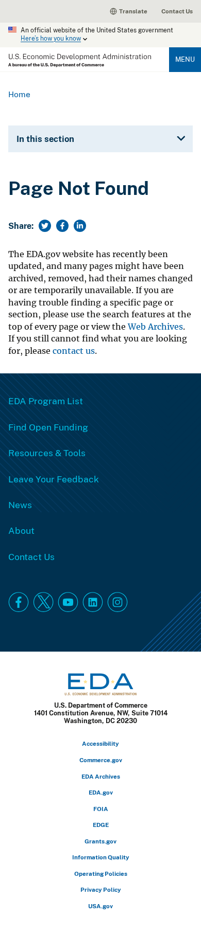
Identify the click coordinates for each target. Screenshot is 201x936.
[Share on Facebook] (62, 226)
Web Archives (155, 327)
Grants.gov (100, 841)
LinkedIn (92, 602)
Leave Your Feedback (53, 478)
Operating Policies (100, 873)
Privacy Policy (100, 889)
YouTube (68, 602)
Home (19, 94)
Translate (133, 11)
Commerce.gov (100, 760)
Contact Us (177, 11)
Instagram (117, 602)
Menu (185, 59)
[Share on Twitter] (45, 226)
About (21, 530)
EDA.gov (101, 792)
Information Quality (100, 857)
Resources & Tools (47, 452)
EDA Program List (45, 400)
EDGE (101, 825)
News (20, 504)
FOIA (100, 809)
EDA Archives (100, 776)
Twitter (43, 602)
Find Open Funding (48, 427)
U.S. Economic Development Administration (79, 60)
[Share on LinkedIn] (80, 226)
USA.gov (100, 906)
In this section (45, 138)
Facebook (18, 602)
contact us (74, 351)
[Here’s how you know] (100, 35)
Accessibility (100, 743)
